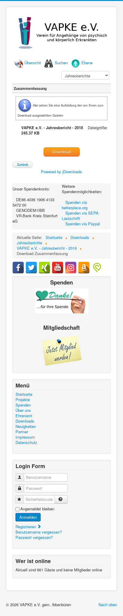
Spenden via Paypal (82, 223)
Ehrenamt (24, 415)
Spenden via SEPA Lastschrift (80, 215)
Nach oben (108, 604)
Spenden (23, 405)
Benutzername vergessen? (39, 532)
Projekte (23, 399)
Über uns (23, 410)
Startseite (24, 394)
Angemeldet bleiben (37, 509)
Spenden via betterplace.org (74, 204)
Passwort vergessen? (34, 537)
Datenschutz (26, 442)
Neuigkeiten (26, 426)
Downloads (25, 421)
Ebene (87, 62)
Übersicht (32, 62)
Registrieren (26, 526)
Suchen (61, 62)
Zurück (22, 164)
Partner (22, 431)
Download (61, 151)
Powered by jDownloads (61, 171)
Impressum (25, 437)
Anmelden (28, 517)
